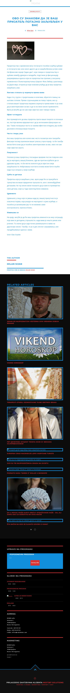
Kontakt (45, 685)
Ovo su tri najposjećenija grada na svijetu (27, 463)
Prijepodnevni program (16, 588)
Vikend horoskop (15, 363)
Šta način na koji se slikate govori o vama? (27, 524)
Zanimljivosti (35, 11)
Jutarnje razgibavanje (16, 581)
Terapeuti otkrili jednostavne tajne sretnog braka (32, 402)
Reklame (10, 603)
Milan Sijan (30, 30)
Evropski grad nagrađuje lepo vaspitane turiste (30, 453)
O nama (27, 685)
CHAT (52, 685)
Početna (19, 685)
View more (35, 302)
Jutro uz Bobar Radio (23, 596)
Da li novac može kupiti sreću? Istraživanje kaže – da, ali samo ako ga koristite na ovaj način (34, 513)
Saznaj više (35, 562)
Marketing (36, 685)
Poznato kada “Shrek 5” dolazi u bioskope (27, 473)
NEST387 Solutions (53, 682)
